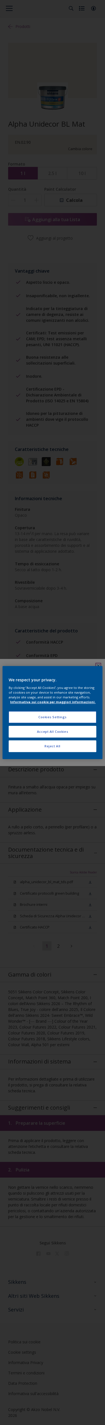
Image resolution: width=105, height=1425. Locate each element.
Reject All (52, 746)
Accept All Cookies (52, 731)
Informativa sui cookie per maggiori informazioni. (52, 702)
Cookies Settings (52, 717)
